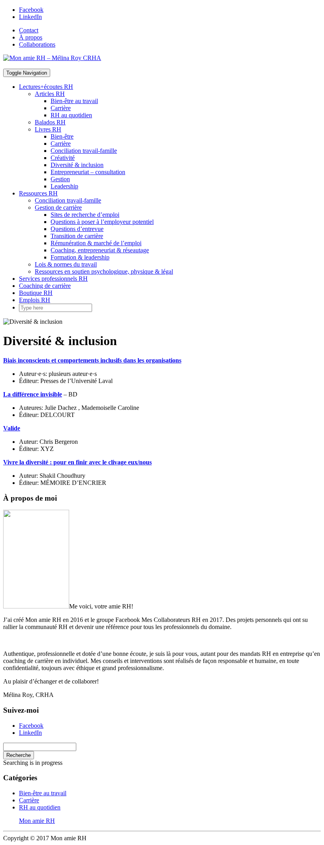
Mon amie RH (37, 820)
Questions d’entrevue (77, 228)
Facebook (31, 9)
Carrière (61, 108)
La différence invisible (32, 394)
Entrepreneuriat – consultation (88, 172)
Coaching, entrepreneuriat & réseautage (100, 250)
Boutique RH (36, 292)
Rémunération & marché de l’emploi (96, 243)
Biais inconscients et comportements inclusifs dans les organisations (92, 360)
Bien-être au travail (74, 101)
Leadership (64, 186)
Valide (11, 428)
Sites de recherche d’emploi (85, 214)
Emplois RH (34, 300)
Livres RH (48, 129)
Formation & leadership (80, 257)
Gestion (60, 179)
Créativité (63, 157)
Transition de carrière (77, 236)
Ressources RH (38, 193)
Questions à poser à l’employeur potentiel (102, 221)
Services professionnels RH (53, 278)
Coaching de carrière (45, 285)
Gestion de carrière (58, 207)
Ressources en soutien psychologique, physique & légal (104, 271)
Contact (28, 30)
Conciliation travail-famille (84, 150)
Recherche (18, 755)
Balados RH (50, 122)
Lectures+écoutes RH (46, 86)
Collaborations (37, 44)
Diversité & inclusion (77, 164)
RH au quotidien (71, 115)
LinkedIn (30, 16)
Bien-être (62, 136)
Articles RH (50, 93)
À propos (30, 37)
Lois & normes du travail (66, 264)
